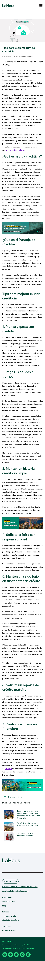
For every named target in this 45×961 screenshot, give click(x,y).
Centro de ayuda (9, 916)
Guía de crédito (15, 797)
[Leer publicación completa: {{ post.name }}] (9, 836)
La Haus (8, 769)
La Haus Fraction (9, 930)
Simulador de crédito (10, 920)
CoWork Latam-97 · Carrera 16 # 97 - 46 (20, 886)
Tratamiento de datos (11, 948)
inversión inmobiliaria (15, 150)
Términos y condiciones (11, 945)
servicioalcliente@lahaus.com (15, 891)
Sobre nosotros (8, 901)
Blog (4, 906)
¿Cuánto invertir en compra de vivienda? (26, 834)
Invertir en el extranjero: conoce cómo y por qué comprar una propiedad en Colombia (28, 814)
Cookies (27, 945)
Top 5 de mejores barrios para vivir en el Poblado (28, 824)
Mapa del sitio (28, 948)
